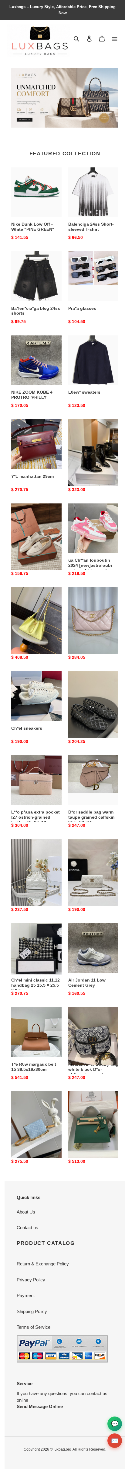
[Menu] (114, 38)
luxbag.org (62, 1449)
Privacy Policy (31, 1279)
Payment (26, 1295)
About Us (26, 1211)
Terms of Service (33, 1327)
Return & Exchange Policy (43, 1263)
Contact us (27, 1227)
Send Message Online (40, 1406)
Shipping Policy (32, 1311)
